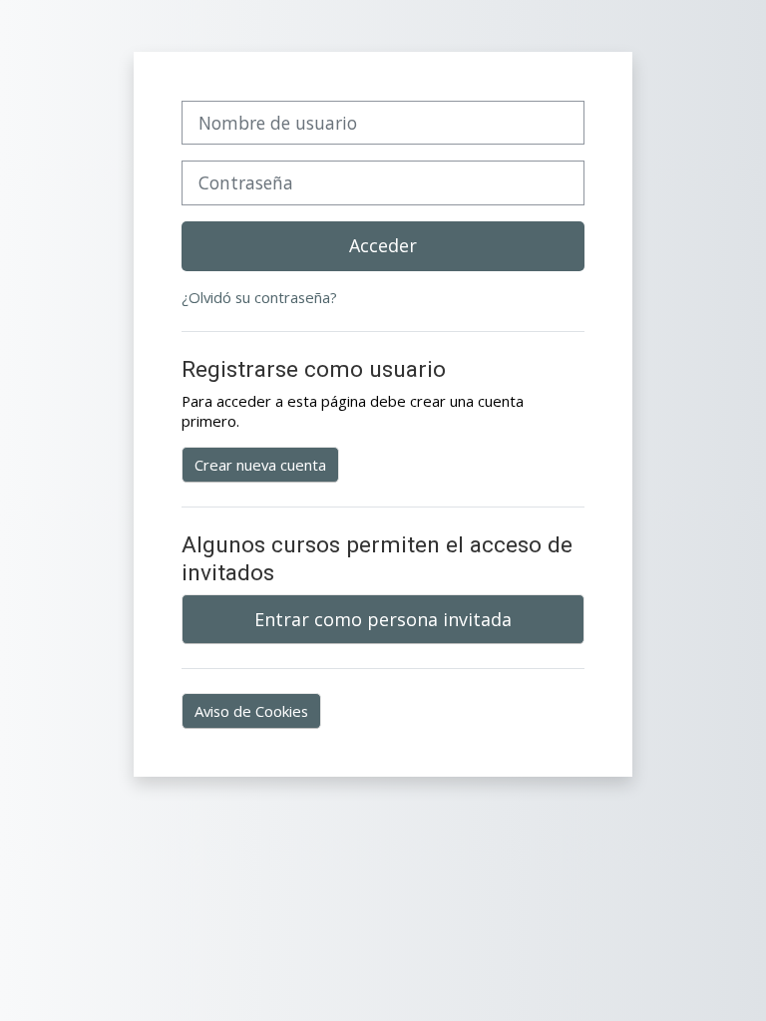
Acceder (383, 245)
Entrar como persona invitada (383, 619)
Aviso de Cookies (251, 711)
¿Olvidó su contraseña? (259, 297)
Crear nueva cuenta (260, 465)
